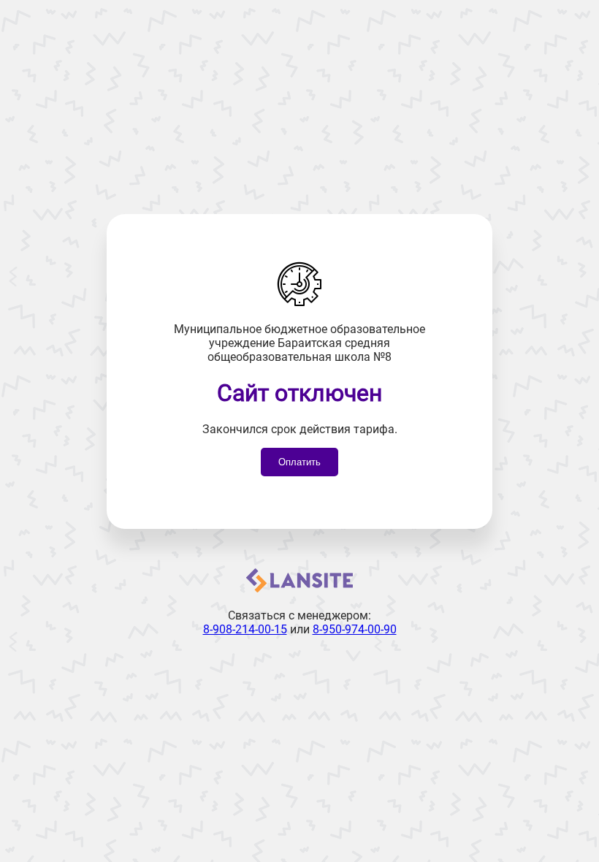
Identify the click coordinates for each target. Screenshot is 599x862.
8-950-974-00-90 (355, 629)
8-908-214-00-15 (245, 629)
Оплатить (299, 462)
